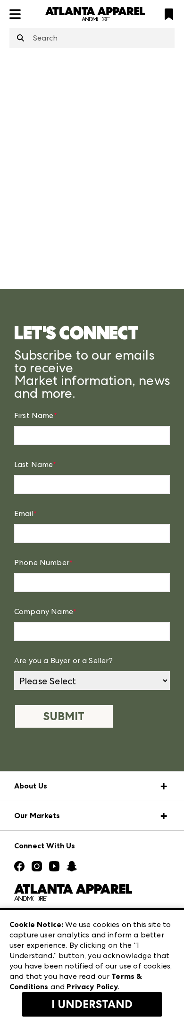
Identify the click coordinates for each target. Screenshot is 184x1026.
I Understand (92, 1004)
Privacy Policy (92, 986)
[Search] (20, 38)
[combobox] (92, 38)
